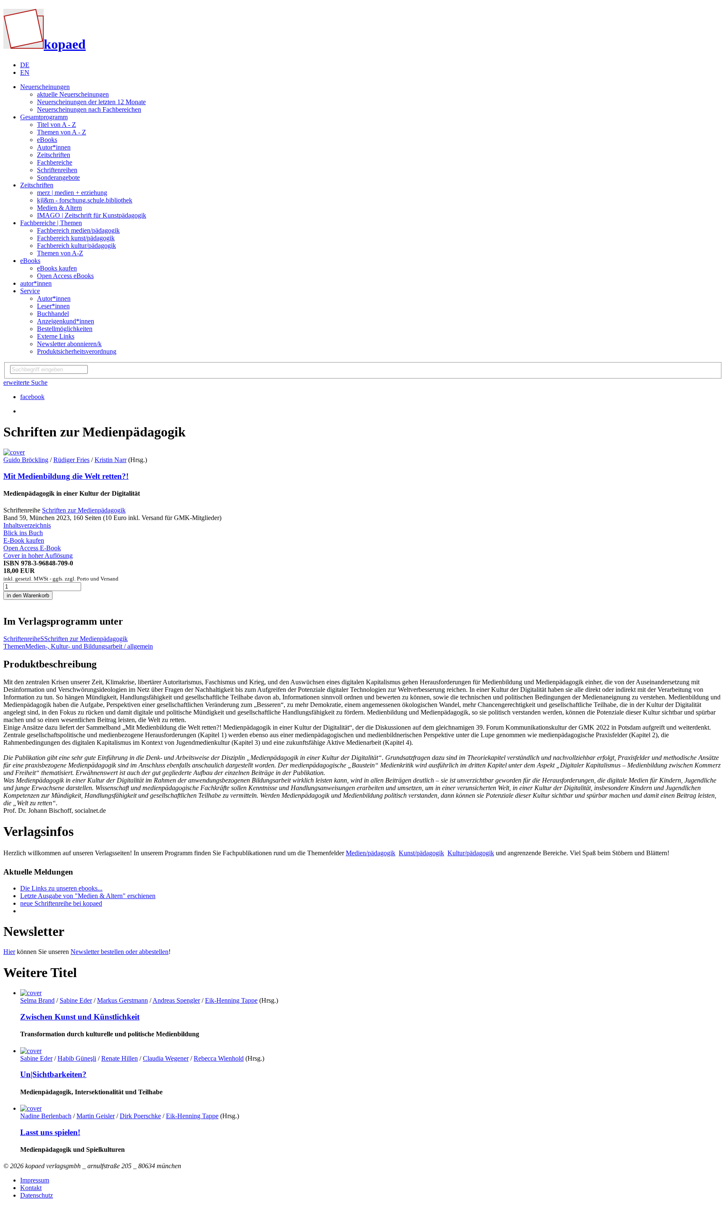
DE (24, 64)
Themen (14, 646)
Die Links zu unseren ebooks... (61, 888)
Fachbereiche (54, 162)
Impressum (34, 1180)
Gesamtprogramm (44, 117)
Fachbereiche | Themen (51, 222)
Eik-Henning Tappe (231, 1000)
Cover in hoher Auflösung (38, 555)
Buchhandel (53, 313)
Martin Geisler (95, 1115)
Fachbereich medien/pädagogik (78, 230)
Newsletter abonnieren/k (69, 343)
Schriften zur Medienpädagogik (84, 510)
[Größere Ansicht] (14, 452)
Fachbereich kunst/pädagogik (76, 238)
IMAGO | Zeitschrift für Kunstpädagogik (91, 215)
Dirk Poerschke (140, 1115)
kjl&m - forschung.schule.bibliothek (84, 200)
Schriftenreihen (57, 169)
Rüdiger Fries (71, 459)
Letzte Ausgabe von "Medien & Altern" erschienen (87, 895)
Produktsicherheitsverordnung (76, 351)
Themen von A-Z (60, 253)
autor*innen (36, 283)
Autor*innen (54, 147)
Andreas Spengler (176, 1000)
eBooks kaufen (57, 268)
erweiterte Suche (25, 382)
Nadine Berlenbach (45, 1115)
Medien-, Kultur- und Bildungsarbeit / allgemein (89, 646)
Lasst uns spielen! (50, 1132)
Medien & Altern (59, 207)
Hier (9, 951)
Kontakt (31, 1187)
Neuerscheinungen (45, 86)
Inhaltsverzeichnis (27, 525)
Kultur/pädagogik (470, 853)
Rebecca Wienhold (219, 1058)
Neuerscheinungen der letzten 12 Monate (91, 101)
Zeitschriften (53, 154)
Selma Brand (37, 1000)
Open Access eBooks (65, 275)
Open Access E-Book (32, 548)
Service (30, 290)
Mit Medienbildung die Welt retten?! (66, 476)
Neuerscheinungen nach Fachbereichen (89, 109)
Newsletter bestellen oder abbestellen (119, 951)
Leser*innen (53, 306)
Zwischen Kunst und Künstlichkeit (79, 1016)
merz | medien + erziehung (72, 192)
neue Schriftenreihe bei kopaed (61, 903)
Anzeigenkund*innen (65, 321)
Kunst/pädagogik (421, 853)
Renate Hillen (119, 1058)
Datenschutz (36, 1195)
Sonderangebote (58, 177)
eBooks (47, 139)
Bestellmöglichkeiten (64, 328)
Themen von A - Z (61, 132)
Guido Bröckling (25, 459)
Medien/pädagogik (370, 853)
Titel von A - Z (56, 124)
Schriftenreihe (21, 638)
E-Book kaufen (23, 540)
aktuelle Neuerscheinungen (73, 94)
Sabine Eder (76, 1000)
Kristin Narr (110, 459)
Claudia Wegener (166, 1058)
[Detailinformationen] (31, 992)
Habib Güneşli (77, 1058)
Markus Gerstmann (122, 1000)
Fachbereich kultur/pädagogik (76, 245)
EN (24, 72)
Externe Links (55, 336)
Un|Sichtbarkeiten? (53, 1074)
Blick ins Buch (23, 532)
